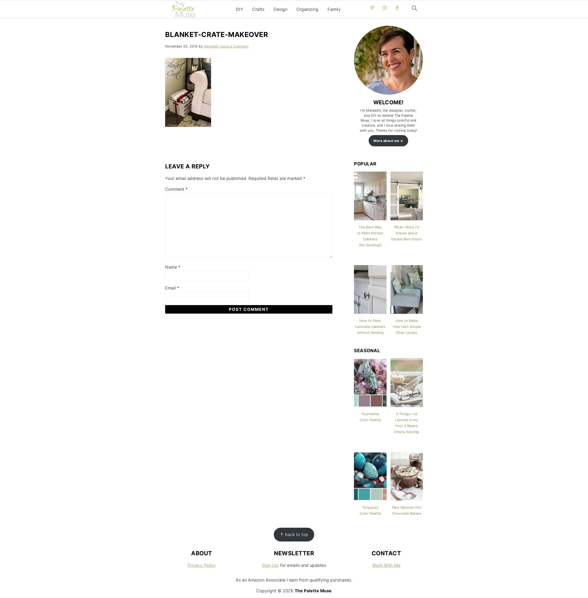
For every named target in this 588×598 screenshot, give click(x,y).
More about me (386, 141)
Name (172, 267)
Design (280, 9)
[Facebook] (397, 8)
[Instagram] (384, 8)
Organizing (307, 9)
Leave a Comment (234, 46)
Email (172, 288)
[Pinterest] (372, 8)
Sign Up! (270, 565)
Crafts (258, 9)
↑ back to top (294, 534)
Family (334, 9)
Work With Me (386, 565)
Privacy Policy (202, 565)
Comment (176, 189)
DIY (239, 9)
